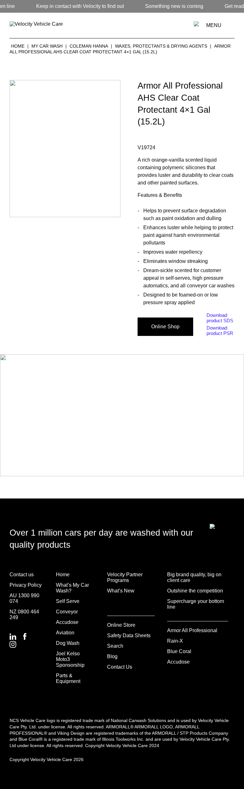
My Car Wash (47, 46)
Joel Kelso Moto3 (68, 656)
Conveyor (67, 611)
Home (17, 46)
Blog (112, 656)
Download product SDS (220, 317)
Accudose (67, 622)
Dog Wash (67, 643)
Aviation (65, 632)
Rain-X (175, 641)
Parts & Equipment (68, 678)
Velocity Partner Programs (125, 577)
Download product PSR (220, 330)
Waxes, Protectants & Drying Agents (161, 46)
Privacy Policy (26, 585)
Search (115, 646)
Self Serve (67, 601)
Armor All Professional (192, 630)
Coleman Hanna (89, 46)
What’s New (120, 590)
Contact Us (119, 667)
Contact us (22, 574)
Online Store (121, 625)
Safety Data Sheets (129, 635)
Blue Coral (179, 651)
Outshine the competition (195, 590)
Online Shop (165, 326)
